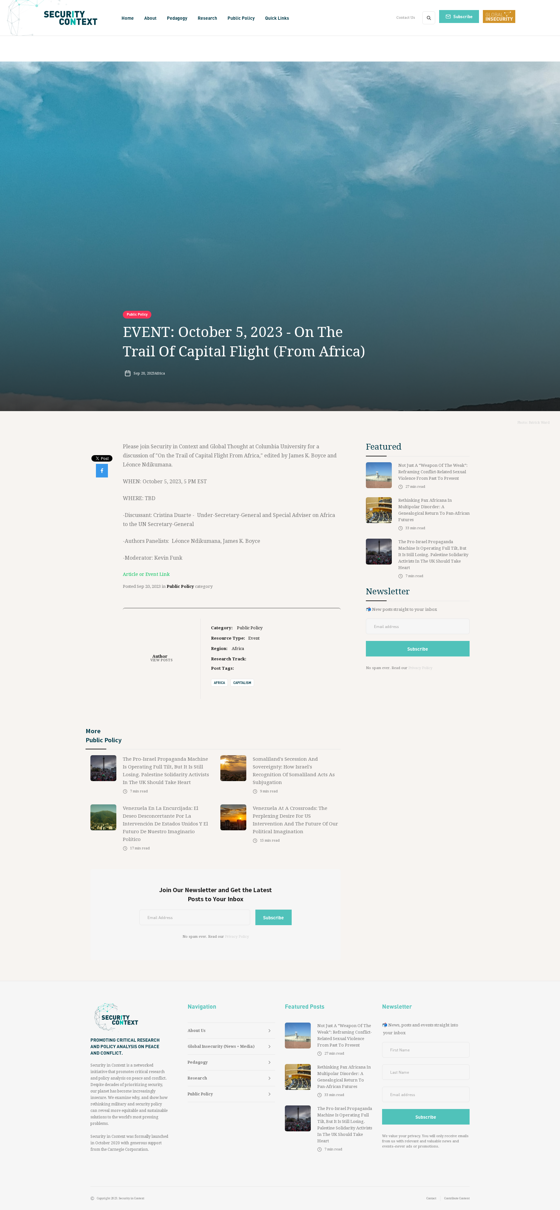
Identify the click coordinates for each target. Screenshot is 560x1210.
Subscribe (462, 16)
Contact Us (405, 18)
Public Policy (137, 314)
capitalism (242, 683)
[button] (150, 17)
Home (128, 18)
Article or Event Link (146, 574)
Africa (219, 683)
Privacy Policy (237, 937)
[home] (73, 18)
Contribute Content (457, 1198)
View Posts (161, 660)
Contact (431, 1198)
